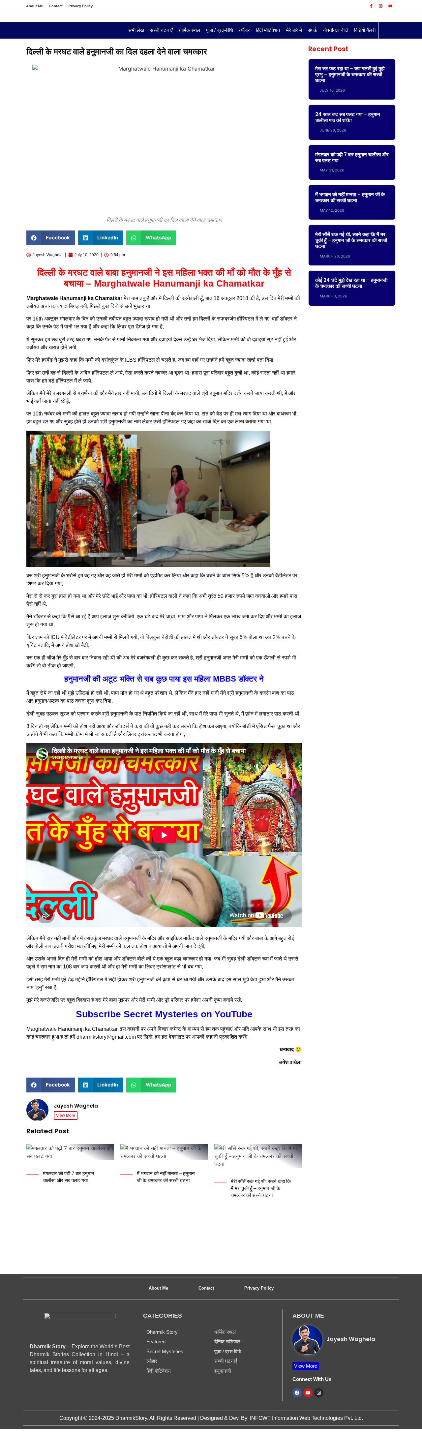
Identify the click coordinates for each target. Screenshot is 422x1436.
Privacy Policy (81, 6)
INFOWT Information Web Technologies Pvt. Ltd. (306, 1418)
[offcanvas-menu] (31, 30)
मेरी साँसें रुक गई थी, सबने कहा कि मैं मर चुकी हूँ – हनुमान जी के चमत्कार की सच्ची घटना (261, 1188)
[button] (50, 237)
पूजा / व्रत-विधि (219, 30)
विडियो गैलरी (365, 30)
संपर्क (312, 30)
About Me (34, 6)
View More (65, 1115)
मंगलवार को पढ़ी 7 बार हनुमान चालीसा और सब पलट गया (352, 157)
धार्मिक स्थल (189, 30)
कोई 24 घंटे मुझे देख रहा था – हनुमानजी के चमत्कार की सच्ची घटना (351, 283)
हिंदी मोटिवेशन (268, 30)
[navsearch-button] (387, 30)
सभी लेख (136, 30)
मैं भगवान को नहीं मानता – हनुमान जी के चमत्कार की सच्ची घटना (350, 197)
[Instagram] (381, 6)
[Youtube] (390, 6)
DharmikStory (131, 1418)
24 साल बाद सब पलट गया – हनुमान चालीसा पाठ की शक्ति (347, 117)
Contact (56, 6)
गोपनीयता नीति (335, 30)
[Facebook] (297, 1392)
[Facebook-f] (371, 6)
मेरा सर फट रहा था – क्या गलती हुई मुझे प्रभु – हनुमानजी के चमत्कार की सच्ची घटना (349, 74)
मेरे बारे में (294, 30)
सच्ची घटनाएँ (161, 30)
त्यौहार (244, 30)
